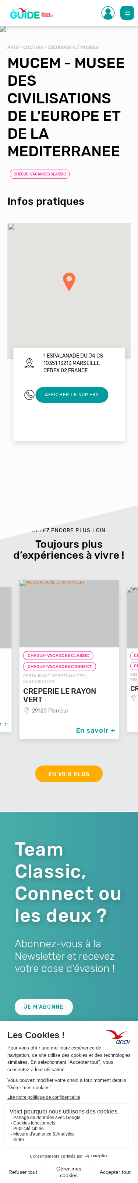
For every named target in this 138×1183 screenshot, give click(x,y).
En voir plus (69, 774)
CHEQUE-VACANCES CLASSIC (40, 174)
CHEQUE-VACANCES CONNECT (60, 666)
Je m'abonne (44, 1007)
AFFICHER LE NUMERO (72, 394)
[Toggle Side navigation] (108, 13)
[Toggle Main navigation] (127, 13)
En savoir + (95, 730)
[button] (69, 282)
